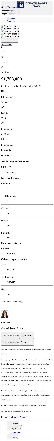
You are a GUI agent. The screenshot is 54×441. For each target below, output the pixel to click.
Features (11, 21)
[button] (27, 26)
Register (12, 14)
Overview (11, 18)
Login (4, 14)
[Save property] (10, 40)
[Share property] (15, 40)
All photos (6, 44)
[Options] (4, 40)
